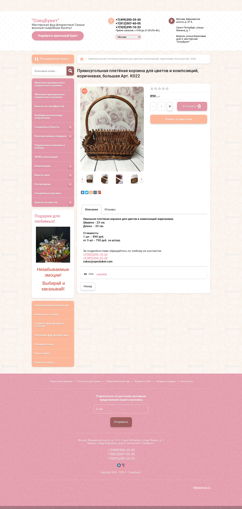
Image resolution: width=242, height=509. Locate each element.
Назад (88, 286)
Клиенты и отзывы (47, 314)
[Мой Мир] (95, 192)
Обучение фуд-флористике (51, 335)
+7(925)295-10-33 (128, 27)
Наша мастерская (61, 381)
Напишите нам (44, 344)
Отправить (121, 422)
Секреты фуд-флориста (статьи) (49, 325)
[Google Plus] (99, 192)
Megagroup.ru (201, 487)
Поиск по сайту (44, 362)
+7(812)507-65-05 (128, 23)
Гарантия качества (118, 381)
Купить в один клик (178, 119)
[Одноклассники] (91, 192)
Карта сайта (42, 353)
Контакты (186, 381)
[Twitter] (86, 192)
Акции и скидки (165, 381)
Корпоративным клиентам (52, 305)
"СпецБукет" (45, 20)
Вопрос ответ (143, 381)
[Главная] (83, 60)
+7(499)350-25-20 (128, 19)
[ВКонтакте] (82, 192)
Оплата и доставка (89, 381)
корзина (102, 274)
